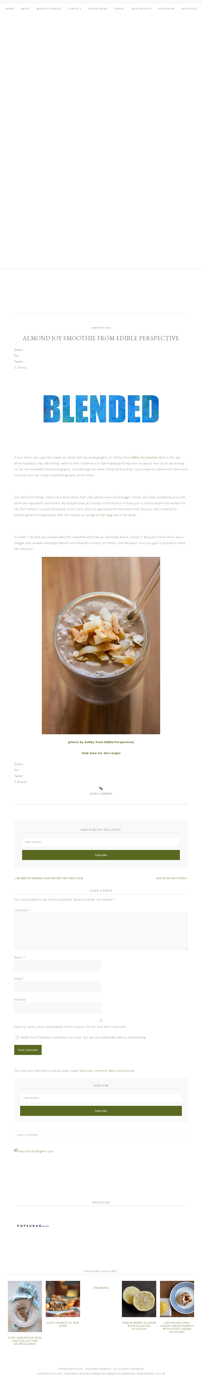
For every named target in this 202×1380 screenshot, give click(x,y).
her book (129, 515)
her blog (106, 515)
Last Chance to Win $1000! (63, 1324)
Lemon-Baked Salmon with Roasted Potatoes (139, 1326)
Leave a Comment (101, 793)
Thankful (101, 1288)
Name (19, 957)
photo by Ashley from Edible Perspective (101, 742)
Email (19, 978)
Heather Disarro (98, 1369)
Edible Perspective (144, 457)
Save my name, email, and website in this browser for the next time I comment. (70, 1027)
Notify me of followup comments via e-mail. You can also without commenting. (83, 1037)
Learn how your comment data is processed (102, 1071)
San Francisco (111, 463)
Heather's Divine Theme (82, 1373)
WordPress (145, 1373)
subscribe (109, 1037)
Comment (22, 910)
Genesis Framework (120, 1373)
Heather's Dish (101, 293)
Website (20, 1000)
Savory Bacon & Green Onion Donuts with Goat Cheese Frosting (177, 1327)
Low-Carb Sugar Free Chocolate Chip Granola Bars (25, 1341)
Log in (160, 1373)
